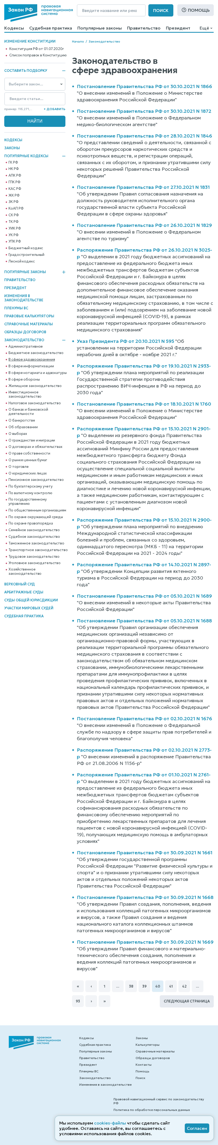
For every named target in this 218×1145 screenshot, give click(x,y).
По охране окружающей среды (36, 517)
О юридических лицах (28, 473)
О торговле (19, 467)
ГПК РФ (14, 182)
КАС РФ (15, 189)
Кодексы (14, 28)
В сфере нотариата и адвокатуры (37, 373)
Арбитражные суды (23, 592)
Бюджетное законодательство (36, 353)
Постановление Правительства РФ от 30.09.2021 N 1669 (145, 942)
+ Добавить (54, 109)
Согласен (197, 1128)
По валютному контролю (30, 493)
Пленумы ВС (16, 308)
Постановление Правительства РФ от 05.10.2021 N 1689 (144, 596)
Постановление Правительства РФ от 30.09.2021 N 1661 (144, 853)
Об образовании (23, 427)
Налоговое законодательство (35, 403)
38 (131, 986)
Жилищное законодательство (35, 386)
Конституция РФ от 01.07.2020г (36, 49)
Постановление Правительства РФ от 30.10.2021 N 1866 (144, 86)
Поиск (161, 10)
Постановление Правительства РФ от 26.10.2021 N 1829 (144, 225)
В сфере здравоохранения (32, 359)
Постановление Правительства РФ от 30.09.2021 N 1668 (145, 897)
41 (171, 986)
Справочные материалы (28, 324)
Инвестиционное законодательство (25, 394)
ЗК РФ (13, 202)
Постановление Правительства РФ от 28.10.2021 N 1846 (144, 136)
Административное (26, 346)
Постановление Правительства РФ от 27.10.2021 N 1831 (143, 187)
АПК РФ (15, 175)
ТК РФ (13, 222)
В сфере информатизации (31, 366)
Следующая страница (187, 1001)
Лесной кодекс (22, 261)
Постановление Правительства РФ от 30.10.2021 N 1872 (144, 111)
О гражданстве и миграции (32, 440)
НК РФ (14, 169)
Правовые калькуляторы (29, 316)
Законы (12, 148)
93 (78, 1001)
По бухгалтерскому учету (30, 486)
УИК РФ (15, 228)
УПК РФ (15, 241)
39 (144, 986)
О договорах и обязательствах (35, 447)
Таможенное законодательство (36, 543)
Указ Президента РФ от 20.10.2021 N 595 (125, 341)
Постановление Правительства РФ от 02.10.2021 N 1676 (144, 718)
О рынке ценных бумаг (28, 460)
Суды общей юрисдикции (31, 600)
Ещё (204, 28)
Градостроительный (26, 255)
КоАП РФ (16, 208)
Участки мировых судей (28, 608)
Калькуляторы (148, 1045)
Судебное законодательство (34, 537)
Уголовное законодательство (35, 563)
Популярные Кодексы (26, 156)
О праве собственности (29, 453)
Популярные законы (99, 28)
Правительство (144, 28)
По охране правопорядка (31, 523)
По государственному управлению (28, 501)
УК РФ (13, 235)
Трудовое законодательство (34, 557)
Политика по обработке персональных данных (152, 1110)
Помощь (199, 10)
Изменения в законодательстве (23, 298)
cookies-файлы (110, 1123)
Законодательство (24, 340)
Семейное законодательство (34, 530)
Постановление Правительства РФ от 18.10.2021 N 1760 (144, 404)
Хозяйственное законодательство (25, 571)
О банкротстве (22, 420)
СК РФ (14, 215)
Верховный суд (19, 584)
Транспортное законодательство (38, 550)
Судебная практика (50, 28)
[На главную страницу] (38, 13)
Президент (178, 28)
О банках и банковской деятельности (28, 411)
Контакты (144, 1065)
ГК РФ (13, 162)
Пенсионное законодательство (36, 480)
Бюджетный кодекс (26, 248)
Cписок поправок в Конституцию (37, 55)
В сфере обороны (24, 379)
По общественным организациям (37, 510)
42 (184, 986)
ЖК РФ (14, 195)
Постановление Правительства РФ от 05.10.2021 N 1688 (144, 621)
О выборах (18, 434)
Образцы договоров (25, 332)
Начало (78, 41)
